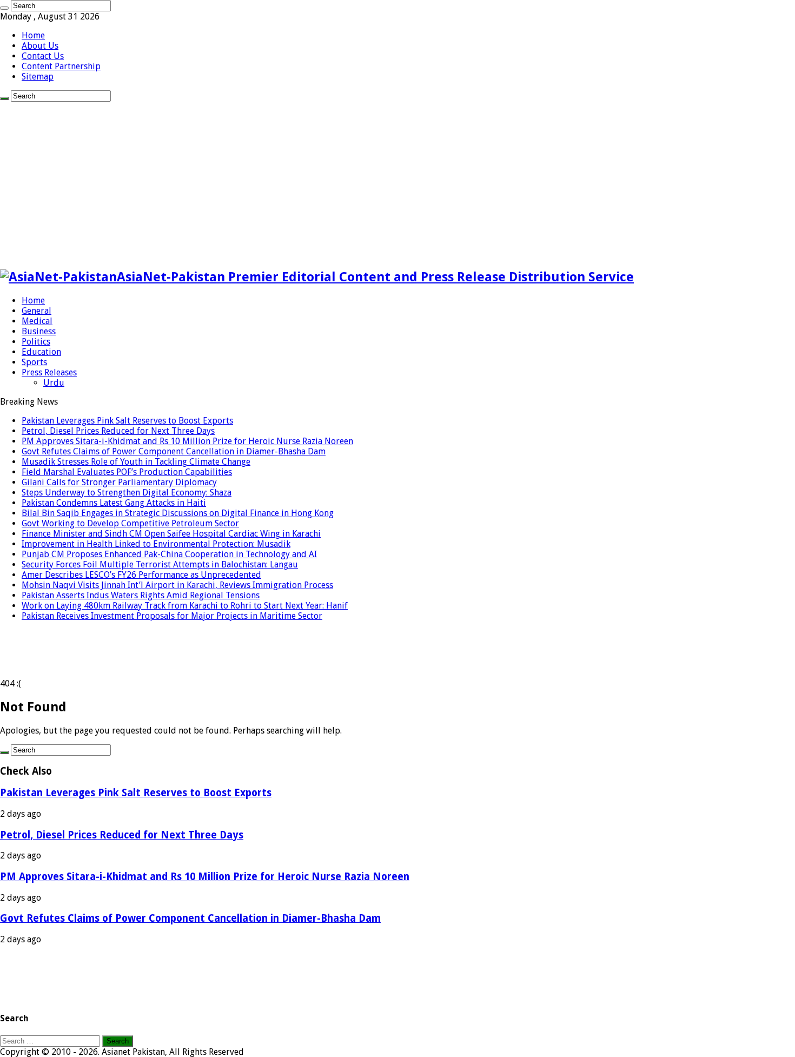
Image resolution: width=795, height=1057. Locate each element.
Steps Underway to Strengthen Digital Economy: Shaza (126, 492)
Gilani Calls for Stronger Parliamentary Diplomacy (119, 482)
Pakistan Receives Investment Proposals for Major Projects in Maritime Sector (172, 616)
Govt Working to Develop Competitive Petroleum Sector (130, 523)
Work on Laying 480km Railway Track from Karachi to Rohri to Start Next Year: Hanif (185, 605)
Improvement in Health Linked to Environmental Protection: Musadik (156, 544)
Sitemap (38, 76)
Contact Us (43, 56)
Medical (37, 321)
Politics (36, 341)
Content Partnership (61, 66)
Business (39, 331)
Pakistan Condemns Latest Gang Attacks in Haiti (114, 503)
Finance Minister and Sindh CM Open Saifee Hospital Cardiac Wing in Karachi (171, 533)
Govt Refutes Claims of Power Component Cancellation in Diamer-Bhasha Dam (174, 451)
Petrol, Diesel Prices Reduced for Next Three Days (118, 431)
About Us (40, 46)
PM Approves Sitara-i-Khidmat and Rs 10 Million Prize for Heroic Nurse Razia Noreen (187, 441)
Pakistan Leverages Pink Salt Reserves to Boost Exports (127, 420)
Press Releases (49, 372)
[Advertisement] (397, 183)
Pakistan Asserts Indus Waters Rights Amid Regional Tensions (141, 595)
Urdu (53, 383)
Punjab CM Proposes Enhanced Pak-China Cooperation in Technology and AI (169, 554)
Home (33, 35)
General (36, 311)
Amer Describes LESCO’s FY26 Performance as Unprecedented (141, 575)
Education (41, 352)
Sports (34, 362)
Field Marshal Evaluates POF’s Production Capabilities (127, 472)
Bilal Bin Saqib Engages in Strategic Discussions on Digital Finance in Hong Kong (178, 513)
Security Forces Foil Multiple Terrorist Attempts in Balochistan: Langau (160, 564)
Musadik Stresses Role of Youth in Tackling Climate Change (136, 462)
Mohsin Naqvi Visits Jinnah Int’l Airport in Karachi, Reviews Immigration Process (177, 585)
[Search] (4, 8)
